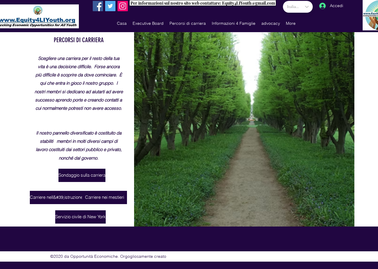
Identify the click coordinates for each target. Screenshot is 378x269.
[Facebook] (98, 6)
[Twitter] (110, 6)
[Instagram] (123, 6)
